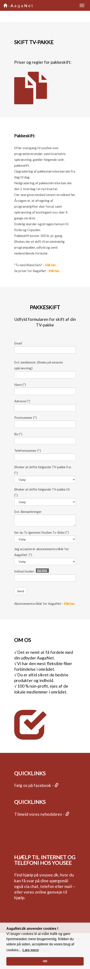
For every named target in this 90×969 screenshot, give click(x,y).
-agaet (21, 5)
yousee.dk (48, 874)
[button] (31, 950)
